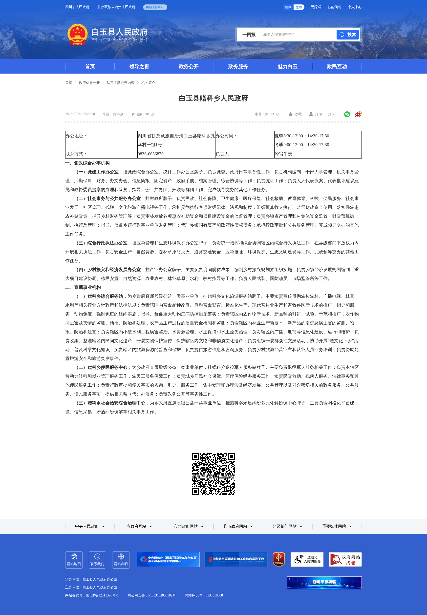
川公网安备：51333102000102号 (152, 595)
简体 (288, 7)
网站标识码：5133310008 (204, 595)
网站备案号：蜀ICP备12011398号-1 (92, 595)
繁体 (299, 7)
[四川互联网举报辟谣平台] (324, 583)
